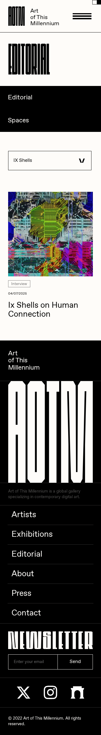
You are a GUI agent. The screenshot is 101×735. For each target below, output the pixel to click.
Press (21, 593)
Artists (24, 515)
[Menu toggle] (82, 16)
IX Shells (22, 160)
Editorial (27, 554)
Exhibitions (32, 534)
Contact (26, 613)
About (23, 574)
